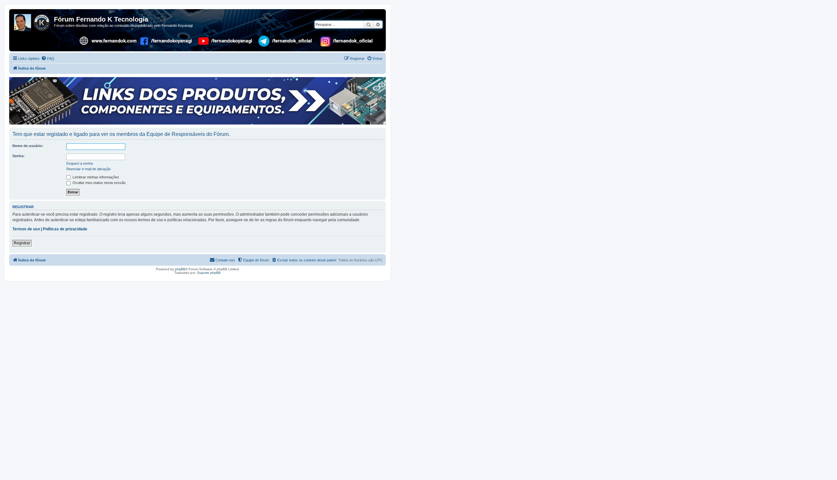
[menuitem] (47, 58)
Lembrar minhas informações (95, 177)
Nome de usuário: (27, 146)
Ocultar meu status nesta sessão (99, 183)
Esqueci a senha (79, 163)
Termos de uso (26, 229)
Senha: (18, 156)
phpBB (180, 269)
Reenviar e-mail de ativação (88, 169)
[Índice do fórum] (32, 21)
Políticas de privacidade (65, 229)
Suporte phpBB (209, 272)
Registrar (22, 243)
